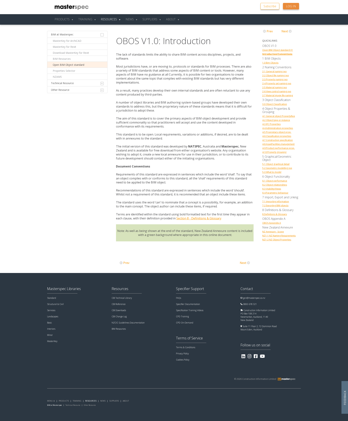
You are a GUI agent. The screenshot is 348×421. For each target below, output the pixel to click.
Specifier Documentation (188, 304)
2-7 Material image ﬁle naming (277, 95)
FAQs (178, 297)
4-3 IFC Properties (271, 124)
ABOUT (126, 401)
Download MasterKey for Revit (71, 52)
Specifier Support (190, 288)
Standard (51, 297)
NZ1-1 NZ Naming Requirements (279, 235)
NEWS (102, 401)
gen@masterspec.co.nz (254, 297)
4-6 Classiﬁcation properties (276, 136)
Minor (50, 335)
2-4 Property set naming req (276, 83)
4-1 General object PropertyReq (278, 116)
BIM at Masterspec (62, 34)
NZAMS (57, 76)
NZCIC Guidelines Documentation (128, 322)
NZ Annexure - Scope (273, 231)
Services (51, 310)
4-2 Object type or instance (276, 120)
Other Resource (60, 90)
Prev (126, 263)
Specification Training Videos (189, 310)
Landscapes (52, 316)
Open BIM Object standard (68, 64)
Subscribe (270, 6)
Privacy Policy (182, 353)
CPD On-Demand (184, 322)
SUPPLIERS (114, 401)
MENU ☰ (51, 401)
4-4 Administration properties (277, 128)
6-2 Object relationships (274, 185)
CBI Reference (119, 304)
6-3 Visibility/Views (271, 189)
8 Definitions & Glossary (274, 214)
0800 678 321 (250, 304)
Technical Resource (62, 83)
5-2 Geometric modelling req (277, 168)
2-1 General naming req (274, 71)
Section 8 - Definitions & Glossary (198, 218)
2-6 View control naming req (276, 91)
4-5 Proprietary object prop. (276, 132)
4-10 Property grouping (274, 152)
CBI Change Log (119, 316)
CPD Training (182, 316)
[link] (271, 5)
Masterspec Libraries (64, 288)
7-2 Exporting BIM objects (275, 205)
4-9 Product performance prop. (278, 148)
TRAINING (77, 401)
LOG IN (291, 6)
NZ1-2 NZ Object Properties (276, 239)
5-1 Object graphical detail (275, 164)
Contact (247, 288)
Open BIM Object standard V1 (277, 50)
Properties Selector (64, 70)
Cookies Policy (182, 359)
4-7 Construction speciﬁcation (277, 140)
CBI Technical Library (122, 297)
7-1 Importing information (275, 201)
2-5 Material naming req (274, 87)
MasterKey (52, 341)
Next (243, 263)
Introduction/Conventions (277, 54)
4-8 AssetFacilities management (278, 144)
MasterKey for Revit (64, 46)
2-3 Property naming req (274, 79)
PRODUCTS (64, 401)
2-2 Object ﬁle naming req (275, 75)
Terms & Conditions (185, 347)
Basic (49, 322)
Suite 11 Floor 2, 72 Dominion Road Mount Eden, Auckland (259, 328)
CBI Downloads (119, 310)
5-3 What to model (271, 172)
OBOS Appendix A (271, 223)
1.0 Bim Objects (270, 63)
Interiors (51, 328)
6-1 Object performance (274, 181)
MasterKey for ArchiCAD (67, 40)
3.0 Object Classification (274, 104)
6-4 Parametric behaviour (275, 193)
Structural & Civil (55, 304)
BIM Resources (62, 58)
